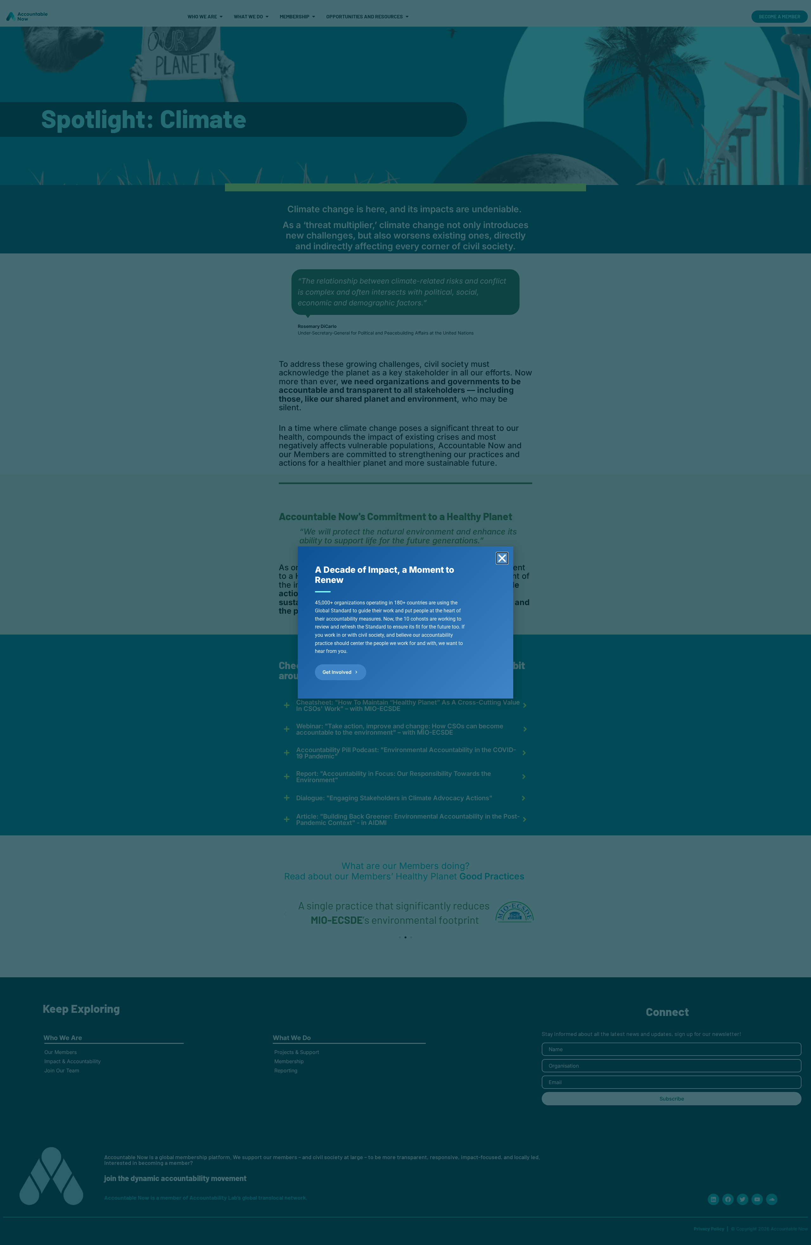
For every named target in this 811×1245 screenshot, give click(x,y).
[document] (405, 622)
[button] (502, 558)
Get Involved (336, 672)
